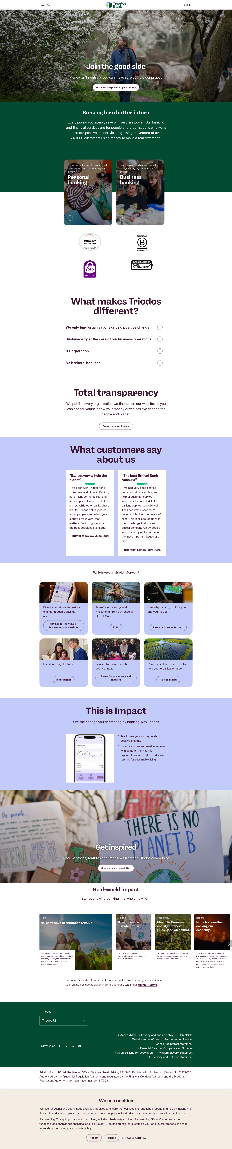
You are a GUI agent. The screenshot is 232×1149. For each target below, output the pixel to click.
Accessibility (128, 1035)
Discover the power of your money (116, 87)
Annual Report (147, 984)
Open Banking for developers (135, 1052)
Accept (94, 1137)
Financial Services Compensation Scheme (166, 1048)
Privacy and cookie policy (157, 1035)
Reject (112, 1137)
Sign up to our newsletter (115, 868)
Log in (187, 4)
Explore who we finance (116, 426)
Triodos (46, 1011)
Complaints (186, 1035)
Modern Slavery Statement (176, 1052)
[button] (228, 943)
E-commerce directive (178, 1039)
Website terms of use (145, 1039)
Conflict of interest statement (174, 1044)
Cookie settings (135, 1138)
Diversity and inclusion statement (172, 1057)
